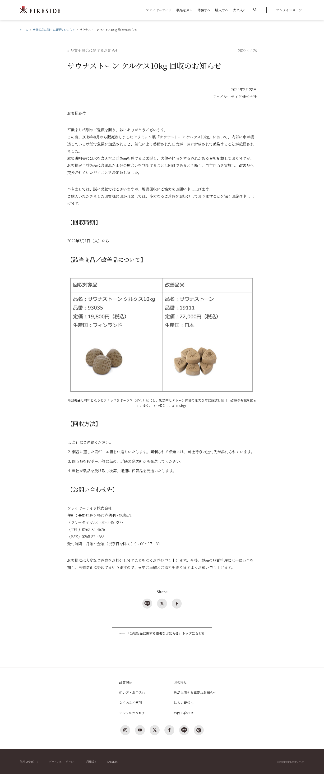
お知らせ (180, 682)
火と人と (239, 10)
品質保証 (125, 682)
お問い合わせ (184, 712)
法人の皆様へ (184, 702)
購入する (221, 10)
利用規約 (91, 762)
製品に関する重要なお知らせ (195, 692)
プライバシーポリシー (63, 762)
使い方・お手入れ (132, 692)
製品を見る (184, 10)
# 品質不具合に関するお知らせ (93, 50)
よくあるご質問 (130, 702)
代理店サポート (29, 762)
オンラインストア (289, 10)
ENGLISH (113, 762)
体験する (203, 10)
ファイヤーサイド (158, 10)
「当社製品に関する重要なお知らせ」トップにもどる (165, 633)
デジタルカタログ (132, 712)
